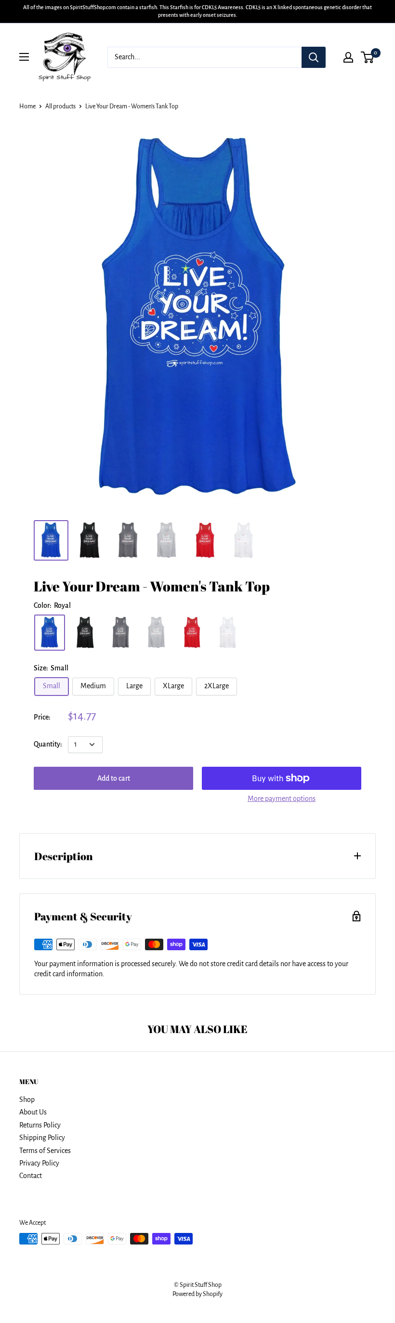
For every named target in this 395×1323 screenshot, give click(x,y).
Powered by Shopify (197, 1294)
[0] (368, 57)
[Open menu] (24, 57)
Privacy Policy (39, 1163)
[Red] (192, 633)
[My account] (348, 57)
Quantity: (48, 744)
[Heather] (156, 633)
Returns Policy (40, 1125)
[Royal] (49, 633)
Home (27, 106)
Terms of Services (45, 1150)
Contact (30, 1175)
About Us (33, 1112)
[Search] (314, 57)
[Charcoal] (120, 633)
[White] (227, 633)
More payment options (282, 798)
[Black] (85, 633)
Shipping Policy (42, 1137)
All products (60, 106)
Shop (27, 1099)
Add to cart (113, 778)
